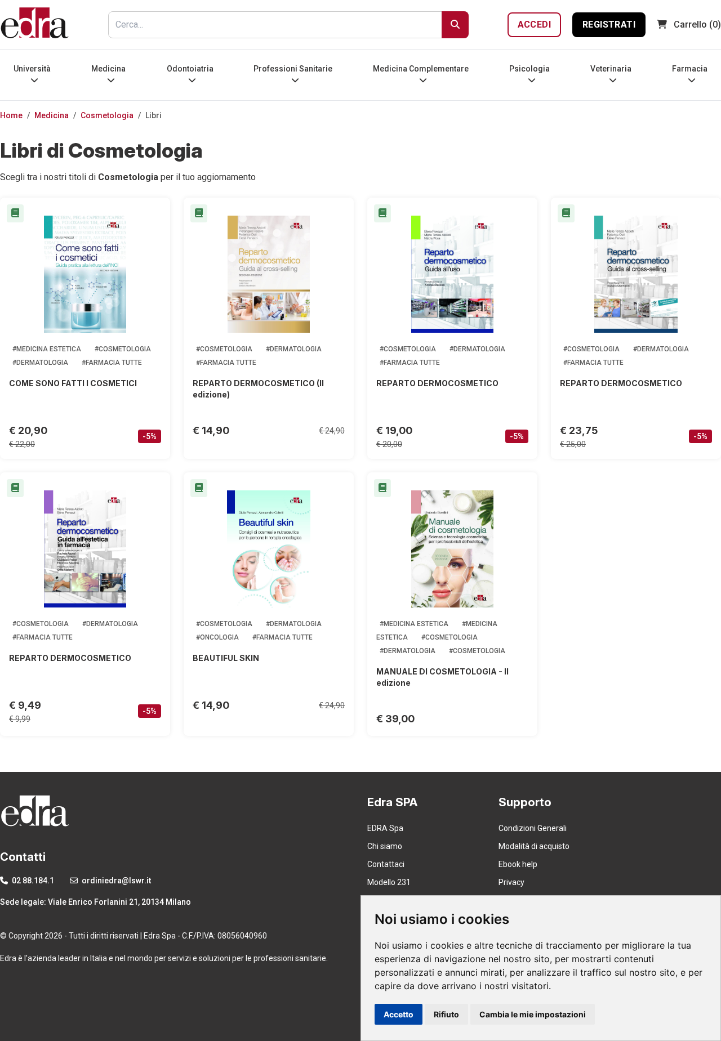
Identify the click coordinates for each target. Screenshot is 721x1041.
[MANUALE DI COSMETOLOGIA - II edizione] (452, 548)
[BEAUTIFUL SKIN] (269, 548)
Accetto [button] (398, 1014)
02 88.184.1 (32, 880)
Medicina (108, 68)
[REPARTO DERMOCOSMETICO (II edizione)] (269, 274)
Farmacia (689, 68)
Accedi (534, 24)
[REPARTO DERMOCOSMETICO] (452, 274)
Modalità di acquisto (534, 846)
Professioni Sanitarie (292, 68)
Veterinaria (610, 68)
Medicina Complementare (421, 68)
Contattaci (385, 864)
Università (32, 68)
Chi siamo (384, 846)
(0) (697, 24)
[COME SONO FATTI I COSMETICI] (85, 274)
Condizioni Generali (533, 828)
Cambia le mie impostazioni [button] (532, 1014)
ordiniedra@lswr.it (115, 880)
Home (11, 115)
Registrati (608, 24)
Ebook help (518, 864)
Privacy (511, 882)
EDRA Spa (385, 828)
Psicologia (529, 68)
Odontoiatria (190, 68)
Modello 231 (389, 882)
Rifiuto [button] (446, 1014)
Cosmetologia (107, 115)
